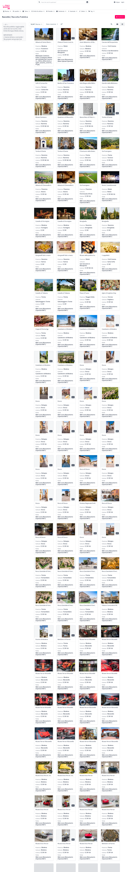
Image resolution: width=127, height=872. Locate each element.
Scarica (121, 17)
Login (122, 2)
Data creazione (51, 24)
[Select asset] (51, 30)
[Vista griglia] (117, 24)
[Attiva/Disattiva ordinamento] (62, 24)
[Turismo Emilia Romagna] (6, 7)
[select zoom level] (111, 24)
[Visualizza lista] (122, 24)
